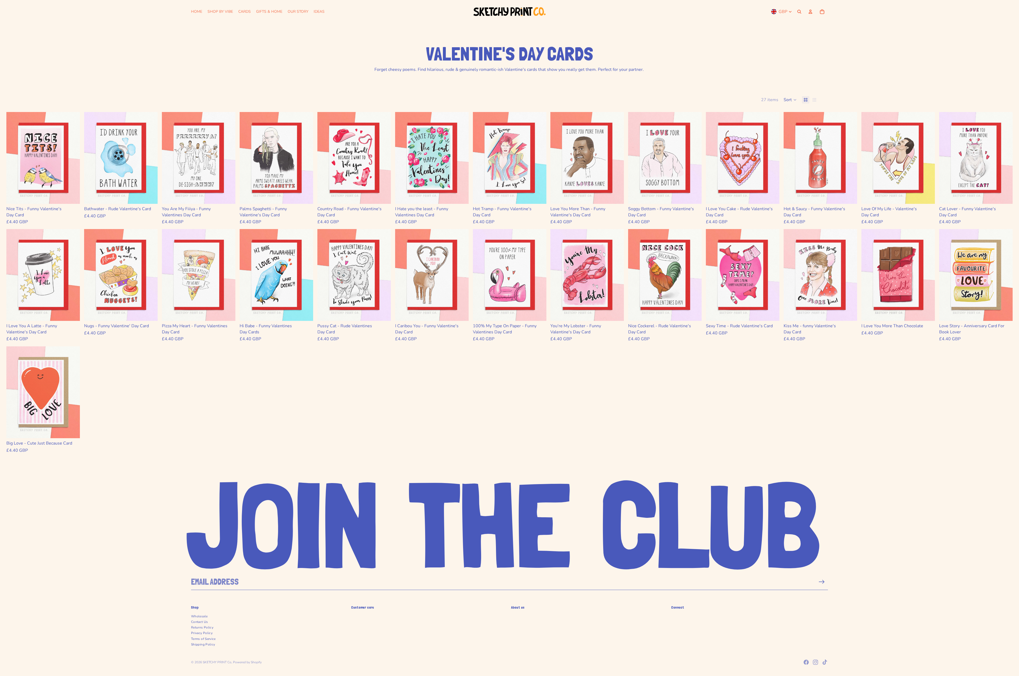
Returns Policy (202, 627)
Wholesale (199, 616)
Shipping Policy (203, 644)
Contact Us (199, 622)
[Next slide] (72, 158)
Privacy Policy (202, 633)
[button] (790, 100)
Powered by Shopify (247, 662)
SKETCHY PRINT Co (217, 662)
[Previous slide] (14, 158)
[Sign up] (821, 582)
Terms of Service (203, 639)
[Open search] (799, 12)
